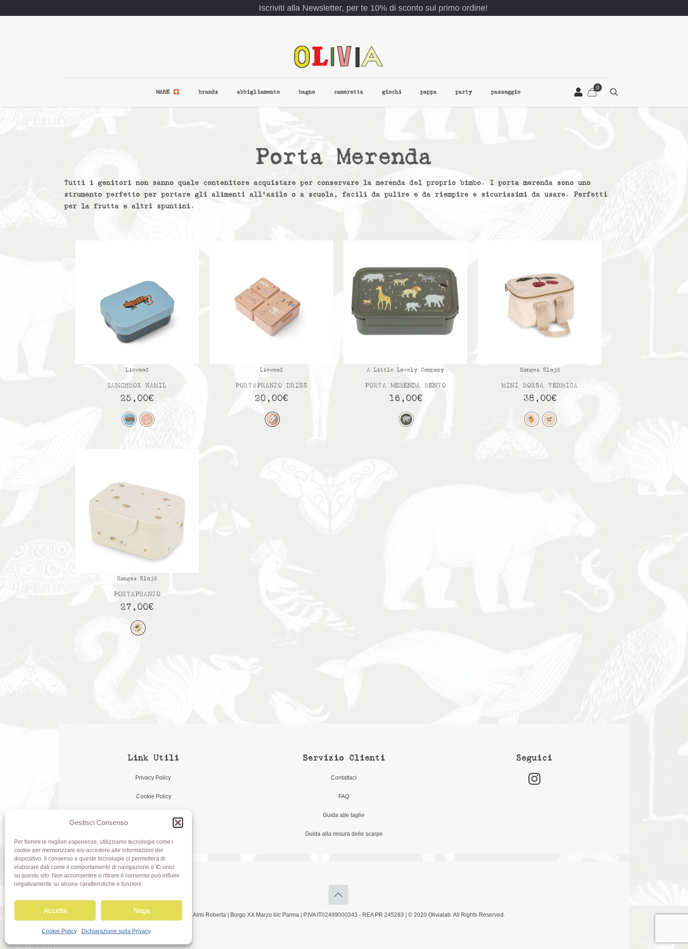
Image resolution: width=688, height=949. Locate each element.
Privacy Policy (153, 777)
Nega (141, 910)
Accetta (55, 910)
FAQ (343, 796)
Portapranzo (137, 594)
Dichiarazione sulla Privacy (116, 931)
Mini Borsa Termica (540, 385)
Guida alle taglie (344, 815)
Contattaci (344, 777)
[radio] (129, 419)
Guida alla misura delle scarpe (344, 834)
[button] (178, 822)
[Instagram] (534, 779)
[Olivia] (338, 56)
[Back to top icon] (338, 895)
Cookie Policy (59, 931)
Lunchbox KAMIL (137, 385)
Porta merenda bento (405, 385)
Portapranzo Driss (271, 385)
